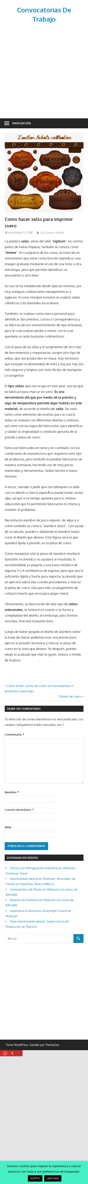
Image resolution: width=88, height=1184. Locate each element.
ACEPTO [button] (35, 1178)
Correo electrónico (19, 810)
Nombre (12, 792)
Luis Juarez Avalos (52, 232)
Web (8, 827)
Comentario (14, 734)
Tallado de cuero (69, 696)
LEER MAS (53, 1178)
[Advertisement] (44, 70)
